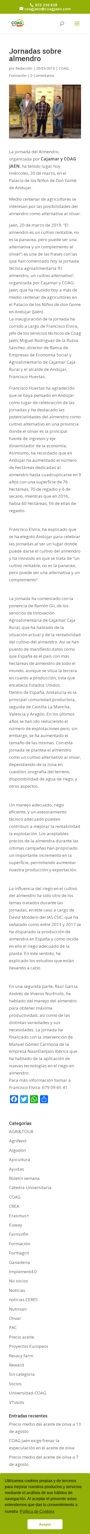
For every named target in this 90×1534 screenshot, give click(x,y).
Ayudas (16, 1169)
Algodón (17, 1150)
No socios (18, 1281)
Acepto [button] (45, 1524)
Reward (16, 1365)
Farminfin (18, 1234)
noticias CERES (23, 1299)
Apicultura (19, 1159)
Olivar (15, 1318)
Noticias (17, 1290)
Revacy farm (21, 1356)
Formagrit (19, 1253)
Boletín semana (24, 1178)
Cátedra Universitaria (30, 1187)
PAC (13, 1327)
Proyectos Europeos (28, 1346)
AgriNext (17, 1141)
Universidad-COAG (27, 1393)
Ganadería (19, 1262)
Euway (15, 1225)
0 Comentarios (42, 75)
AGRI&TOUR (21, 1131)
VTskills (16, 1402)
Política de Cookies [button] (37, 1511)
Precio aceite (21, 1337)
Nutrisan (17, 1309)
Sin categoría (22, 1374)
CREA (14, 1206)
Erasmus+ (19, 1216)
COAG (63, 68)
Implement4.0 (23, 1271)
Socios (15, 1383)
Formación (17, 75)
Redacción (24, 68)
